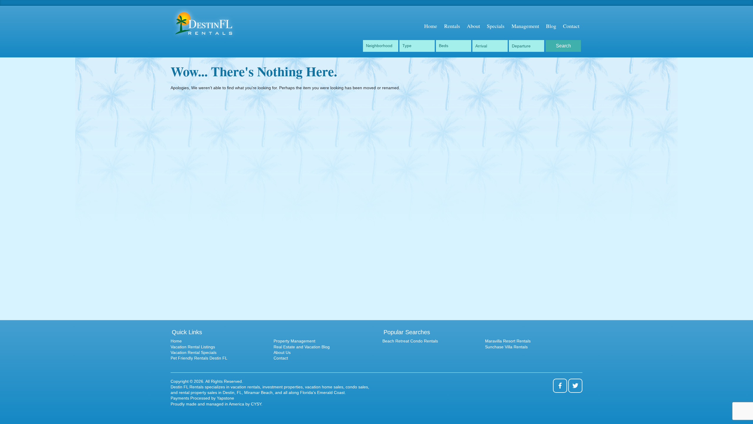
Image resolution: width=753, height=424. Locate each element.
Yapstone (225, 398)
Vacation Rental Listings (193, 346)
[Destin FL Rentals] (212, 23)
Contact (281, 358)
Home (176, 341)
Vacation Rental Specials (193, 352)
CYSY (256, 404)
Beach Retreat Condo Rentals (410, 341)
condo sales (357, 387)
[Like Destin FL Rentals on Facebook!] (560, 386)
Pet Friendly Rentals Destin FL (199, 358)
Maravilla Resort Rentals (508, 341)
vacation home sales (324, 387)
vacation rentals (245, 387)
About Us (282, 352)
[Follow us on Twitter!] (575, 386)
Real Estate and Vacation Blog (302, 346)
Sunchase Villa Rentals (506, 346)
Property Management (294, 341)
